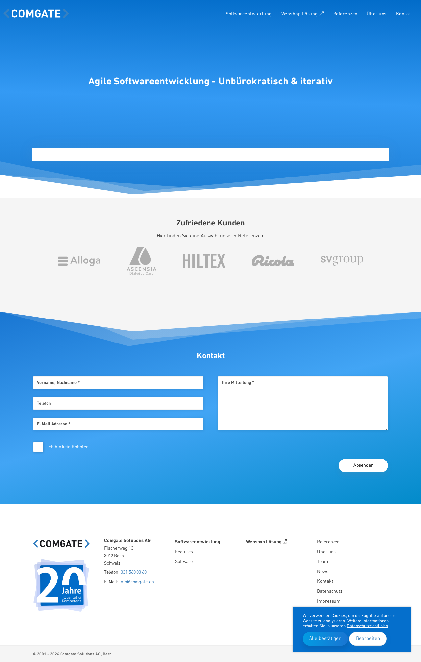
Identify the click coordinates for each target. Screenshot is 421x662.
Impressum (328, 601)
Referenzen (345, 14)
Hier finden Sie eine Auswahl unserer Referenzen (210, 236)
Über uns (377, 14)
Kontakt (404, 14)
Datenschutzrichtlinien (367, 626)
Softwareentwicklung (249, 14)
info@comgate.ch (136, 582)
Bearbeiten (368, 638)
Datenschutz (329, 591)
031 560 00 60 (134, 572)
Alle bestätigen (325, 638)
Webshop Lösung (300, 14)
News (322, 571)
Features (184, 552)
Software (184, 561)
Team (322, 561)
